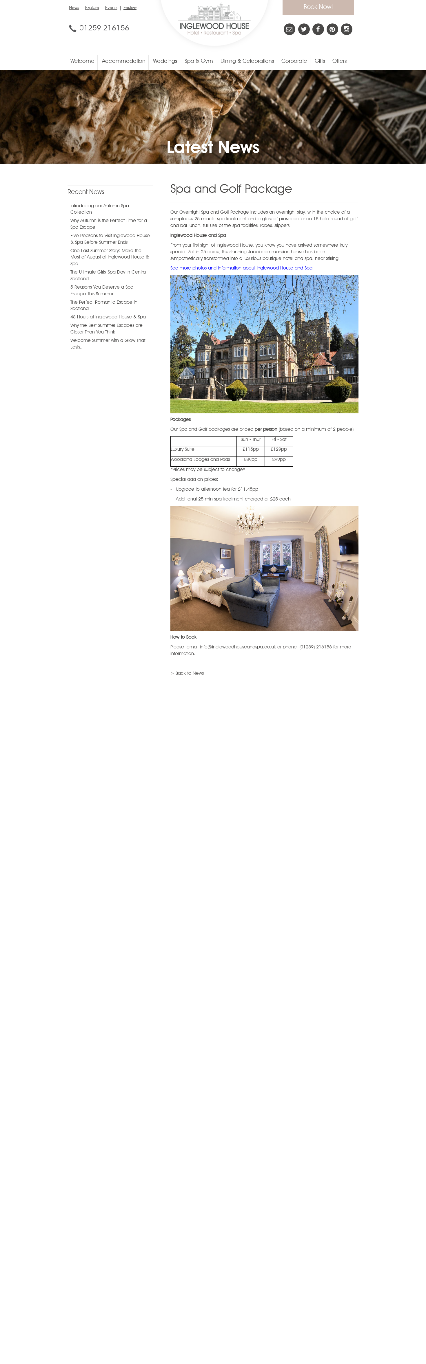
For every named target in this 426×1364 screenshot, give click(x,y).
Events (111, 8)
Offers (339, 61)
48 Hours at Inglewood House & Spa (108, 317)
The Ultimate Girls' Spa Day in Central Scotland (108, 275)
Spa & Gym (199, 61)
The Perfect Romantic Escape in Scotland (103, 305)
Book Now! (318, 7)
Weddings (165, 61)
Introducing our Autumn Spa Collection (99, 209)
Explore (92, 8)
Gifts (320, 61)
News (74, 8)
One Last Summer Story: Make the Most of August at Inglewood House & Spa (109, 258)
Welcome (82, 61)
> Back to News (187, 673)
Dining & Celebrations (247, 61)
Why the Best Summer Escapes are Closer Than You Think (106, 329)
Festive (129, 8)
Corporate (294, 61)
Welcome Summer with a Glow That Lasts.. (107, 344)
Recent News (86, 192)
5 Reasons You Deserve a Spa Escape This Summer (101, 290)
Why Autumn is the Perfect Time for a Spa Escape (108, 224)
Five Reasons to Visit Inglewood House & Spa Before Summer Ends (110, 239)
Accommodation (123, 61)
